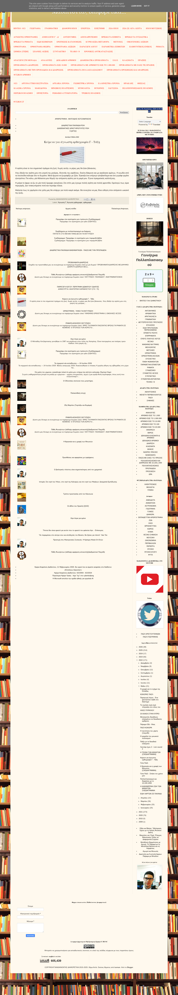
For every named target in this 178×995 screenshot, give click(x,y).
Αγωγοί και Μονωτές (150, 851)
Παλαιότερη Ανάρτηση (120, 209)
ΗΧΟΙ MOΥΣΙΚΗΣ (154, 28)
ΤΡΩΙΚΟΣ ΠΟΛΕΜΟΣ (91, 93)
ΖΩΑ (150, 520)
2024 (141, 653)
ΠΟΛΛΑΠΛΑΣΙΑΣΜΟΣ (150, 466)
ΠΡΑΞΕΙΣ (142, 60)
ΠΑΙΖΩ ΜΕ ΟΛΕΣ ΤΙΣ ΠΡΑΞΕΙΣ (150, 458)
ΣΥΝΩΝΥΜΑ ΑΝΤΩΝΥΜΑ (150, 379)
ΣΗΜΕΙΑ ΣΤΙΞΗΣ (21, 51)
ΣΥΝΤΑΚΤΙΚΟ (59, 51)
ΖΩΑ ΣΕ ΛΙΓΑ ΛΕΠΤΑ (132, 28)
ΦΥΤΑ (150, 555)
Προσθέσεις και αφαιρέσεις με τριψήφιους (78, 457)
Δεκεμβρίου (145, 663)
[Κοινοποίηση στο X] (89, 199)
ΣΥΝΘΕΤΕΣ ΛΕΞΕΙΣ (150, 373)
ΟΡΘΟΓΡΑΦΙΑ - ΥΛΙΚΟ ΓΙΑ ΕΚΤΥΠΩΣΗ (78, 311)
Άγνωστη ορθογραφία (74, 202)
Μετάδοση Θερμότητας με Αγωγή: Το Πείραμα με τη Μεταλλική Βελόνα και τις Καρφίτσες (150, 845)
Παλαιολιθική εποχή (78, 393)
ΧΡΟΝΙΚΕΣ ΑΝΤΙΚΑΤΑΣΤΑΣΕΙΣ (98, 51)
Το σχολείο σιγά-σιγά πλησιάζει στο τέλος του (150, 706)
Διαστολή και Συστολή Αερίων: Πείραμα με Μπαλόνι (150, 855)
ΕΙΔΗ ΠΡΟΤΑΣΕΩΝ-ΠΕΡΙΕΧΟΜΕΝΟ (150, 329)
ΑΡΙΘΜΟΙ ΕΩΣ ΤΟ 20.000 (150, 427)
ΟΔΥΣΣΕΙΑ (113, 88)
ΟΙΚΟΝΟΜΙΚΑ (150, 540)
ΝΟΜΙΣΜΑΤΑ (150, 455)
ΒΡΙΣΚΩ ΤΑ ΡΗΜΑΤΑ (23, 41)
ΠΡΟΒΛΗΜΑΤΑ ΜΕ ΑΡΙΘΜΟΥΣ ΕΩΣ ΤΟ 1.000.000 (93, 65)
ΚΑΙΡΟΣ (150, 529)
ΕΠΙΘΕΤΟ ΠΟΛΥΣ (150, 333)
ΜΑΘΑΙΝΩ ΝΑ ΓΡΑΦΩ (150, 344)
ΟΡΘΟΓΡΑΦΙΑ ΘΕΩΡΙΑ (40, 46)
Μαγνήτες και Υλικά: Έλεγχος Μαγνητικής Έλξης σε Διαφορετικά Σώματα (150, 837)
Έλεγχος (149, 285)
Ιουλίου (144, 679)
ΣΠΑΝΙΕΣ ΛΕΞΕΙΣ (41, 51)
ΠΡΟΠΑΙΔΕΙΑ (150, 468)
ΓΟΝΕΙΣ (150, 512)
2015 (141, 818)
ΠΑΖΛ (150, 398)
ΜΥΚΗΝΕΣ (99, 88)
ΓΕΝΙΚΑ (150, 490)
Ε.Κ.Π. (115, 60)
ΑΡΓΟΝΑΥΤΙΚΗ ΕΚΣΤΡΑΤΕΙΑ (35, 83)
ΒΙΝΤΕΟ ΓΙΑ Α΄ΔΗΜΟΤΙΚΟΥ (150, 301)
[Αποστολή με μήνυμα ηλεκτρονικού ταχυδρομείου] (85, 199)
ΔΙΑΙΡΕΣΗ (150, 443)
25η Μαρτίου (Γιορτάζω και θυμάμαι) (78, 405)
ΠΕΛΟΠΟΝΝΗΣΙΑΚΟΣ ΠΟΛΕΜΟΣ (137, 88)
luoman (117, 967)
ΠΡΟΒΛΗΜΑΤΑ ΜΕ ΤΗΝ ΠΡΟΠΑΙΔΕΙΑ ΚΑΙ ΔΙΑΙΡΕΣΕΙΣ (38, 70)
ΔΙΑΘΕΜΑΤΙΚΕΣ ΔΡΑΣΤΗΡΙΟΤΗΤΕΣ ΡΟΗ (73, 128)
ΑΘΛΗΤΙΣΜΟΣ (150, 392)
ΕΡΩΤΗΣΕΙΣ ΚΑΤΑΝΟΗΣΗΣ (69, 41)
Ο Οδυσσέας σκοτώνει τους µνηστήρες (78, 381)
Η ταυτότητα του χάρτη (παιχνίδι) (149, 732)
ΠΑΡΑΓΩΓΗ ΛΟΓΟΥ (89, 46)
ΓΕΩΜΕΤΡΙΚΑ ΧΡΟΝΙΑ (84, 83)
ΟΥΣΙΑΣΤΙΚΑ (150, 359)
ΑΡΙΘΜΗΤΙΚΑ (150, 313)
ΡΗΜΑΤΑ (160, 46)
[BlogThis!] (87, 199)
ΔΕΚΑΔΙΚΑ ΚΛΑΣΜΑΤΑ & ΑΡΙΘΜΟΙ (150, 437)
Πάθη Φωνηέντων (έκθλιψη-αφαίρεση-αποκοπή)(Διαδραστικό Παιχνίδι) (78, 275)
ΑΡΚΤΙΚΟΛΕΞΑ (150, 316)
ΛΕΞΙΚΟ (150, 341)
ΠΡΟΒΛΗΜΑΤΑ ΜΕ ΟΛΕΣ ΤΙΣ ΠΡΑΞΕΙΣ (137, 65)
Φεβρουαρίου (146, 804)
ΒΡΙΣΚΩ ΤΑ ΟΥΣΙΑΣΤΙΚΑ (136, 37)
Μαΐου (143, 686)
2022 (141, 660)
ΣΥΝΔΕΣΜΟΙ (150, 370)
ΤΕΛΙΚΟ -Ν (75, 51)
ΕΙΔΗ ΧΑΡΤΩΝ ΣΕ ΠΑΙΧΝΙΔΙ (151, 794)
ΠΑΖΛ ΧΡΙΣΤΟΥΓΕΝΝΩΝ (150, 634)
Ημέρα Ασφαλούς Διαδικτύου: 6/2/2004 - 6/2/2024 (73, 573)
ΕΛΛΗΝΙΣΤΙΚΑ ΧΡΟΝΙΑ (109, 83)
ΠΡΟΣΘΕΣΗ (150, 471)
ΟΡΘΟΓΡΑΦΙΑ (20, 46)
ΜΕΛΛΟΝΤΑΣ (150, 347)
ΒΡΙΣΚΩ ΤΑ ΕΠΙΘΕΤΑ (111, 37)
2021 (141, 812)
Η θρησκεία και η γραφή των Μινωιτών (78, 442)
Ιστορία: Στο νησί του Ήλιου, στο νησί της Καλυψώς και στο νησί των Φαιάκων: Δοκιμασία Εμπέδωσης (78, 482)
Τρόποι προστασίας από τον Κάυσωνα (78, 494)
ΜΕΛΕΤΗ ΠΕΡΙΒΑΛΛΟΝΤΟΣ (150, 395)
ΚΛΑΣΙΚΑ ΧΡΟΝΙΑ (22, 88)
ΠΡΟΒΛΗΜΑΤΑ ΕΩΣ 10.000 (55, 65)
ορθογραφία (87, 202)
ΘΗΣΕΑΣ (141, 83)
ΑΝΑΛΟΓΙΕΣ (46, 60)
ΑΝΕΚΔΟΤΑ (150, 500)
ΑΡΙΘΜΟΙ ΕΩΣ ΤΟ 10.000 (150, 421)
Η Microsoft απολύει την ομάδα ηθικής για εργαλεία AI (73, 578)
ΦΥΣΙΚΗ (150, 549)
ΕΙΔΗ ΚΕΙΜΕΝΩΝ (45, 41)
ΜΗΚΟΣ (150, 449)
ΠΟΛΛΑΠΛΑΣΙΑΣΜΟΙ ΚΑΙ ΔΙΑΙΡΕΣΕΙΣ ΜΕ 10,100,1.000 (150, 462)
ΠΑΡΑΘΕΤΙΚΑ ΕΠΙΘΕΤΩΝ (113, 46)
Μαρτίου (144, 801)
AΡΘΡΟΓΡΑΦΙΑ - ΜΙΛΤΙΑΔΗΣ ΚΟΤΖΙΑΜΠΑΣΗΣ (73, 119)
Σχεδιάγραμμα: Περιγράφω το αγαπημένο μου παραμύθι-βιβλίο (78, 238)
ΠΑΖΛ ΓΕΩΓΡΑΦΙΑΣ (150, 637)
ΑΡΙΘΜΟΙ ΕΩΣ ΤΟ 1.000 (150, 415)
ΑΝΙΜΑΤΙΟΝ (150, 503)
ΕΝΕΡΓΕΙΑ (85, 28)
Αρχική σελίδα (71, 209)
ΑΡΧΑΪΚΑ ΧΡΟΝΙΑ (60, 83)
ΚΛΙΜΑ (150, 532)
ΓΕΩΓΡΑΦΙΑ (35, 28)
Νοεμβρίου (145, 666)
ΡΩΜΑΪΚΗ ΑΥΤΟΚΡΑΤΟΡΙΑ (64, 93)
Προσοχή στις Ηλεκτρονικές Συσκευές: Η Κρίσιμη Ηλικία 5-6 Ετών (78, 540)
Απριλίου (144, 798)
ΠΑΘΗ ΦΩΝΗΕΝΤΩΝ (150, 362)
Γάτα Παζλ (144, 763)
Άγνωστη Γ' (62, 202)
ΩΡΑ (150, 474)
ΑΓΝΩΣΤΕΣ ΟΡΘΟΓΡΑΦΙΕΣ (26, 37)
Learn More (136, 6)
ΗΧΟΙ (150, 523)
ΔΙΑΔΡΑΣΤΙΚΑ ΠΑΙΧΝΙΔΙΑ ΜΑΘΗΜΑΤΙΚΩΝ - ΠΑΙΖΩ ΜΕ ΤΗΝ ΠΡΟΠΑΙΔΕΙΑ (78, 250)
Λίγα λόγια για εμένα (78, 339)
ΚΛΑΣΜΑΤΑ (128, 60)
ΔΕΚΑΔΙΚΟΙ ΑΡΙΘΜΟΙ (66, 60)
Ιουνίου (144, 683)
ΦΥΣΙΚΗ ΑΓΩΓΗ (150, 552)
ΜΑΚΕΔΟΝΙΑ (41, 88)
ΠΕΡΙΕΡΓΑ (151, 546)
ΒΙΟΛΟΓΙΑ (150, 487)
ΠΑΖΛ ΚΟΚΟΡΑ (146, 728)
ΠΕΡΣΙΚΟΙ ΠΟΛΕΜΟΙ (23, 93)
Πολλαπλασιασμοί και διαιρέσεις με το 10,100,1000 (148, 781)
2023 (141, 657)
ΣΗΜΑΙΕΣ (150, 401)
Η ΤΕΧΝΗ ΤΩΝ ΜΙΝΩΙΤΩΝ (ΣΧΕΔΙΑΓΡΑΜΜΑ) (150, 753)
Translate (156, 125)
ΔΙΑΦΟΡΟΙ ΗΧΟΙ (69, 28)
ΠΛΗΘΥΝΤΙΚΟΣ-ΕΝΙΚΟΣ (140, 46)
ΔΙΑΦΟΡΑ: (150, 514)
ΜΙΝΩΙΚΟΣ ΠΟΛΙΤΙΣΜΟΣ (62, 88)
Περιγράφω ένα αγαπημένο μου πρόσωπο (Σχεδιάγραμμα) (78, 219)
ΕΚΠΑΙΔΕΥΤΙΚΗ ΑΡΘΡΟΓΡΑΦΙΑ (150, 517)
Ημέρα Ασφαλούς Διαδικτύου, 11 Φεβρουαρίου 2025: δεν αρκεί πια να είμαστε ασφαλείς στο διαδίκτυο (73, 567)
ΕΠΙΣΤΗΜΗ (99, 28)
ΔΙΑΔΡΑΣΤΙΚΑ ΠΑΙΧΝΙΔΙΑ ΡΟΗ (73, 125)
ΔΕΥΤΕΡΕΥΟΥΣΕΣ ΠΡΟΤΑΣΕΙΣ (150, 322)
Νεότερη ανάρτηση (23, 209)
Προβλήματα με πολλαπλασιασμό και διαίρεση (73, 231)
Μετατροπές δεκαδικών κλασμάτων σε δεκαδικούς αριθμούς (151, 719)
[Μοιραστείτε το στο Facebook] (92, 199)
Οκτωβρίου (145, 670)
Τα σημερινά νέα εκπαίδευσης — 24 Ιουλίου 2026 (73, 363)
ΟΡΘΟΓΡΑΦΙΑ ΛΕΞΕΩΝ (65, 46)
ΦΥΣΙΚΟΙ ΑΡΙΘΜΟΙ (22, 74)
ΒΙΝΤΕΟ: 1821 (20, 28)
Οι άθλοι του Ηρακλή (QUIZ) (78, 506)
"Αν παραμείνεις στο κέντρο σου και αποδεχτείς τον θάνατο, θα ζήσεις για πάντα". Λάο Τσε (73, 535)
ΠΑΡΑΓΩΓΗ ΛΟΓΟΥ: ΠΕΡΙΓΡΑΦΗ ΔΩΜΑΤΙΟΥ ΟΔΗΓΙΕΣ (78, 287)
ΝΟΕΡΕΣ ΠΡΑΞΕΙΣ (150, 452)
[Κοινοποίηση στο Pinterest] (94, 199)
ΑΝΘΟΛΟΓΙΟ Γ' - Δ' (50, 37)
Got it (147, 6)
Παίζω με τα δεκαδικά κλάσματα (148, 743)
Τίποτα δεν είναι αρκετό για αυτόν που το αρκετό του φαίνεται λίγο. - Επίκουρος (73, 530)
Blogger (130, 967)
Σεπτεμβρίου (146, 673)
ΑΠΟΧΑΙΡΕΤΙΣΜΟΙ (88, 37)
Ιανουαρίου (145, 808)
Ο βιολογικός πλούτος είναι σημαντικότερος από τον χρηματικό (78, 470)
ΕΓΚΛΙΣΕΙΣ (150, 325)
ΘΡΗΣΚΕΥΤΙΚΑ (150, 526)
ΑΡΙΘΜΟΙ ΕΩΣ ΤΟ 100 (150, 424)
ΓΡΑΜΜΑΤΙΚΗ (51, 28)
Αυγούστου (145, 676)
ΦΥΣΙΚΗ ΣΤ (19, 101)
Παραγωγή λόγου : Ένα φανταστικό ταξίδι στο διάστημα (149, 700)
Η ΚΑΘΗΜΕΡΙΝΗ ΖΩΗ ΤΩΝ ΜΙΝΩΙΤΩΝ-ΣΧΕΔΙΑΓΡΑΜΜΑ (150, 788)
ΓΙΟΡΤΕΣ (73, 131)
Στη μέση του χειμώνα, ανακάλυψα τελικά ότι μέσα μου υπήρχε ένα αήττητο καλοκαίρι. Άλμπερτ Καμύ (73, 372)
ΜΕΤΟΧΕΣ (118, 41)
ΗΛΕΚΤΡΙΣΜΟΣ (150, 484)
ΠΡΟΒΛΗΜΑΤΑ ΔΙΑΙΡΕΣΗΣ (26, 65)
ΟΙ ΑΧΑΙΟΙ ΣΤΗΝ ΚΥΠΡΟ (149, 714)
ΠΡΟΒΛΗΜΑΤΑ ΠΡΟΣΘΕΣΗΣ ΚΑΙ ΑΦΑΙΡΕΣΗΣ (128, 70)
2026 (141, 647)
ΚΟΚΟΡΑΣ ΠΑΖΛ (146, 694)
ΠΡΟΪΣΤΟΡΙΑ (42, 93)
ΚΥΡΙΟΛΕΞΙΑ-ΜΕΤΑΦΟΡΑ (97, 41)
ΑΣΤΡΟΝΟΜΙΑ (150, 506)
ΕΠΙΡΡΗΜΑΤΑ (150, 336)
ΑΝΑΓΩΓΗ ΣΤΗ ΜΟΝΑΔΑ (25, 60)
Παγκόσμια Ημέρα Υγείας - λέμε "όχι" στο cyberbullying (73, 576)
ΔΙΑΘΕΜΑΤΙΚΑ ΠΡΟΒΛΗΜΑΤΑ (94, 60)
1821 (15, 83)
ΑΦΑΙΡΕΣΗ (150, 430)
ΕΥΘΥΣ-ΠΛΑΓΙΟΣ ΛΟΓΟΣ (150, 339)
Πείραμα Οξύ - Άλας (147, 724)
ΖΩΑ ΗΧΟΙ (113, 28)
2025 (141, 650)
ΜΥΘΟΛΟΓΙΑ (84, 88)
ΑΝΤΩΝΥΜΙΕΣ (69, 37)
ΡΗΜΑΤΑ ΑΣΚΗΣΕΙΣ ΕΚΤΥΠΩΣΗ (78, 323)
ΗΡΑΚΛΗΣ (128, 83)
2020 (141, 815)
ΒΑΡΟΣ (150, 433)
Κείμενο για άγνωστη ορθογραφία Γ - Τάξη (78, 299)
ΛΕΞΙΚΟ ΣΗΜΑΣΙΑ (150, 535)
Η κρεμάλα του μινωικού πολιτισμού (149, 737)
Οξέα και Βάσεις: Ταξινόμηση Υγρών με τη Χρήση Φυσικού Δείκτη (150, 830)
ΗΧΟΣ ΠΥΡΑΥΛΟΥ (147, 710)
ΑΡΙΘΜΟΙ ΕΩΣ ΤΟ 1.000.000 (150, 418)
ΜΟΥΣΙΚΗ (150, 538)
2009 (141, 822)
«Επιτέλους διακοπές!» (73, 570)
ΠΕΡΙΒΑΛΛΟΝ (150, 543)
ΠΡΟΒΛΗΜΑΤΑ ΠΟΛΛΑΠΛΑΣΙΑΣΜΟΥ (85, 70)
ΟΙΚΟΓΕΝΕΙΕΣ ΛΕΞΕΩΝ (137, 41)
